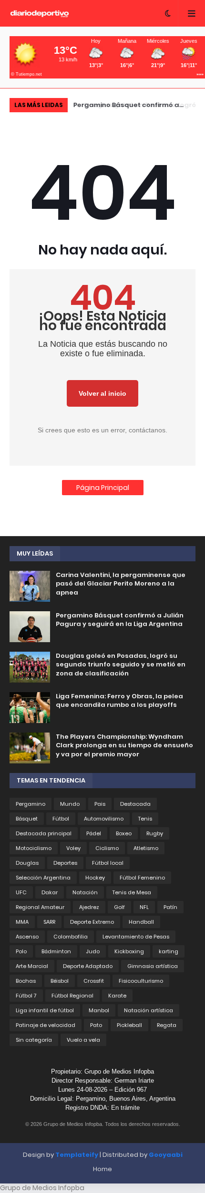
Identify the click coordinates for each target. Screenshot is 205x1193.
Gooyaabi (166, 1154)
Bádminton (56, 951)
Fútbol (60, 818)
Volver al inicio (102, 393)
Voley (73, 848)
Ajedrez (89, 907)
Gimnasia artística (152, 966)
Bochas (26, 981)
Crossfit (93, 981)
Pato (96, 1025)
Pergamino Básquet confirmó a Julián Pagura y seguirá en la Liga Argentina (120, 619)
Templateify (76, 1154)
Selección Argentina (43, 877)
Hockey (95, 877)
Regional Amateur (40, 907)
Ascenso (27, 936)
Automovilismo (103, 818)
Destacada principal (44, 833)
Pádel (93, 833)
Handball (141, 922)
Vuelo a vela (83, 1040)
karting (168, 951)
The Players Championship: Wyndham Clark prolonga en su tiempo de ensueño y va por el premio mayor (124, 745)
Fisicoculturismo (141, 981)
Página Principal (102, 487)
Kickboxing (129, 951)
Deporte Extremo (92, 922)
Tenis (145, 818)
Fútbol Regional (72, 995)
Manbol (99, 1010)
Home (102, 1168)
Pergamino (30, 804)
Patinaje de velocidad (45, 1025)
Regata (166, 1025)
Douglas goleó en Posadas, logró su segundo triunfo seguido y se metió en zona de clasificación (139, 106)
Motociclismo (33, 848)
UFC (21, 892)
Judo (93, 951)
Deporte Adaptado (88, 966)
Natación (85, 892)
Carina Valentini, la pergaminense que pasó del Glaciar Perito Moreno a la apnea (120, 583)
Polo (21, 951)
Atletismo (145, 848)
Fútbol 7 (26, 995)
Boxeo (124, 833)
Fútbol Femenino (142, 877)
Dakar (49, 892)
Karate (117, 995)
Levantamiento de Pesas (135, 936)
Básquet (27, 818)
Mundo (70, 804)
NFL (144, 907)
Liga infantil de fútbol (45, 1010)
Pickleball (129, 1025)
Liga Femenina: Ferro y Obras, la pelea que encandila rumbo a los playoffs (119, 700)
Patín (170, 907)
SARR (49, 922)
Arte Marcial (32, 966)
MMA (22, 922)
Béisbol (60, 981)
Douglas (27, 863)
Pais (99, 804)
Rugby (154, 833)
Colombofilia (70, 936)
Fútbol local (107, 863)
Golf (119, 907)
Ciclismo (107, 848)
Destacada (135, 804)
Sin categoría (34, 1040)
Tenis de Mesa (132, 892)
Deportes (65, 863)
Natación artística (148, 1010)
